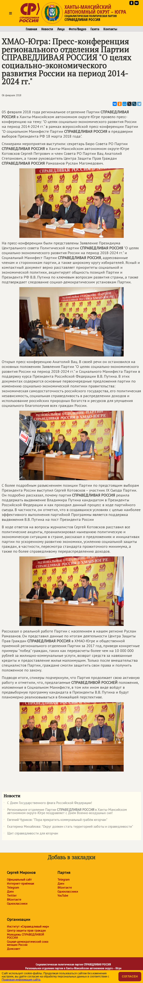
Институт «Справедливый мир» (28, 926)
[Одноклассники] (120, 104)
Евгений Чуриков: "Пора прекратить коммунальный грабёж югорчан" (55, 820)
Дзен (10, 891)
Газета (95, 29)
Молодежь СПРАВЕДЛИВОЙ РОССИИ (25, 936)
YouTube (63, 895)
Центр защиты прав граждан (26, 930)
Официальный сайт (19, 879)
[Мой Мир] (124, 104)
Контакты (110, 29)
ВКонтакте (14, 899)
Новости (47, 29)
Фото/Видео (77, 29)
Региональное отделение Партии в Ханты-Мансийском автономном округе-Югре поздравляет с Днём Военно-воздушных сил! (65, 811)
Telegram (13, 887)
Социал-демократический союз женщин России (27, 943)
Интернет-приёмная (20, 883)
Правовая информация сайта (21, 979)
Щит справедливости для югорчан (31, 834)
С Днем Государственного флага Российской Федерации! (48, 803)
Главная (31, 29)
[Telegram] (139, 104)
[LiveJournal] (134, 104)
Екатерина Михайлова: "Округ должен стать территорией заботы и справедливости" (68, 827)
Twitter (12, 895)
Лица (61, 29)
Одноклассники (17, 903)
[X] (129, 104)
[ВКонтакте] (115, 104)
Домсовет (13, 948)
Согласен (130, 976)
